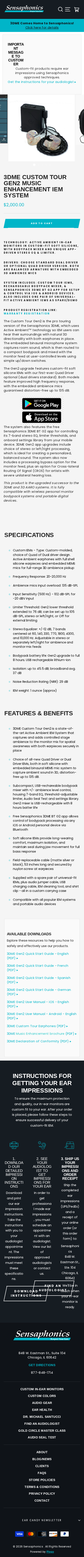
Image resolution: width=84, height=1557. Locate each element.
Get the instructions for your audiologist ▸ (42, 82)
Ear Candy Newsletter (42, 1520)
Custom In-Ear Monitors (42, 1389)
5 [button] (50, 165)
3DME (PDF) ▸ (42, 1033)
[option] (42, 25)
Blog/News (41, 1459)
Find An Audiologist (53, 1288)
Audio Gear (42, 1403)
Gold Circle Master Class (42, 1430)
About (42, 1452)
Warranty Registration (27, 313)
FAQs (42, 1473)
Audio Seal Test (42, 1437)
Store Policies (42, 1480)
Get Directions (42, 1365)
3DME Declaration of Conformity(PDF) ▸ (39, 1041)
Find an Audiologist (42, 1423)
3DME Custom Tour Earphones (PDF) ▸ (37, 1026)
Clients (42, 1466)
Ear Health (42, 1410)
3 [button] (43, 165)
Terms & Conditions (42, 1487)
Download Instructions (26, 1293)
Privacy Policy (42, 1493)
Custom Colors (42, 1396)
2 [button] (39, 165)
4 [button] (46, 165)
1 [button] (34, 165)
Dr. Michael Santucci (42, 1416)
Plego (50, 1551)
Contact (42, 1500)
